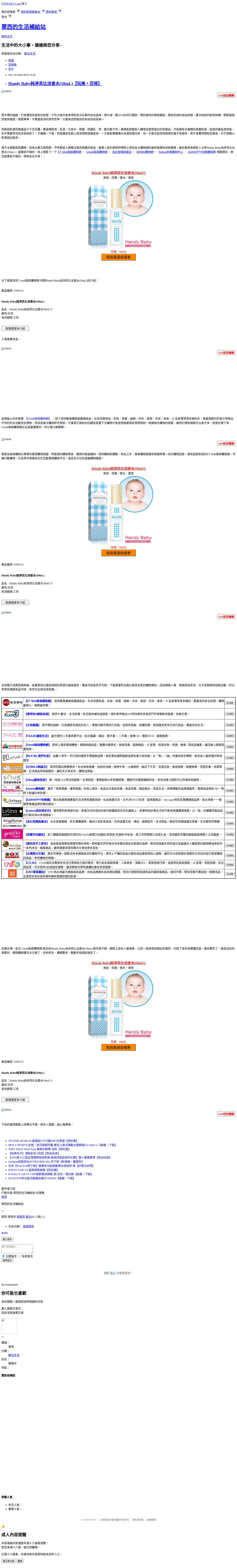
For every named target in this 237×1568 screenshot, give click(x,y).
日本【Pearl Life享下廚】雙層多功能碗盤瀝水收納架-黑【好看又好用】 (51, 1165)
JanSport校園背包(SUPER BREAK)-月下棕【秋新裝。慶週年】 (46, 1161)
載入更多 (7, 1239)
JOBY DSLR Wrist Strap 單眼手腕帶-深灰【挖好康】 (39, 1149)
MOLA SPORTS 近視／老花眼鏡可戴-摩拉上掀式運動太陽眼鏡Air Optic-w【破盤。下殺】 (62, 1145)
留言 (28, 1216)
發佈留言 (7, 1260)
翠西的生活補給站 (23, 27)
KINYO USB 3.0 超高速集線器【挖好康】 (33, 1170)
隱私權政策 (138, 1519)
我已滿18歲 (8, 1561)
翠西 (4, 1197)
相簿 (11, 60)
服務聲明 (151, 1519)
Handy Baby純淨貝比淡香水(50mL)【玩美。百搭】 (55, 83)
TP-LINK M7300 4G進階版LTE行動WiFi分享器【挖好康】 (43, 1140)
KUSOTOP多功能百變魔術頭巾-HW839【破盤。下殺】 (42, 1178)
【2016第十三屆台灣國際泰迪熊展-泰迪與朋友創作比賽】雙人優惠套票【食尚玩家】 (60, 1157)
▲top (4, 1232)
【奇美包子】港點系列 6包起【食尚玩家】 (34, 1153)
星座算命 (28, 1226)
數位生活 (29, 53)
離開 (20, 1561)
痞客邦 (21, 1216)
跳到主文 (6, 36)
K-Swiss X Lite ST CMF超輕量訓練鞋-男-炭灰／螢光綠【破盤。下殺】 (50, 1174)
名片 (11, 68)
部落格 (12, 64)
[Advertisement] (118, 385)
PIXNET (92, 1519)
